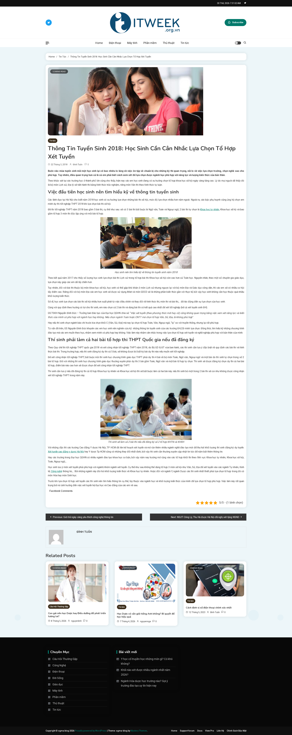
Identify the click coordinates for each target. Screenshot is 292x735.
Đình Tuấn (77, 164)
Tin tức (185, 42)
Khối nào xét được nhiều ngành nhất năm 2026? (145, 672)
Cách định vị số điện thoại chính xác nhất (209, 607)
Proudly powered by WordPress (91, 731)
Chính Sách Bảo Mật (236, 731)
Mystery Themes (139, 731)
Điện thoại (115, 42)
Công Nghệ (59, 665)
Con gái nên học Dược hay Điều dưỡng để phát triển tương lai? (77, 615)
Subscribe (237, 22)
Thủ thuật (168, 42)
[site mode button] (238, 42)
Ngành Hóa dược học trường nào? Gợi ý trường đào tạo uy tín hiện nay (144, 683)
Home (99, 42)
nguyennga (145, 621)
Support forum (187, 731)
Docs (199, 731)
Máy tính (132, 42)
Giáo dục (57, 684)
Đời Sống (57, 678)
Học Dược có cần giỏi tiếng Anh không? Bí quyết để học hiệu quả (146, 615)
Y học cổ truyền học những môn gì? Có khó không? (146, 661)
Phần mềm (150, 42)
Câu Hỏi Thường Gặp (59, 606)
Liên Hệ (220, 731)
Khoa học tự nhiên (209, 209)
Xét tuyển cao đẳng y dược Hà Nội (66, 451)
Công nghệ (56, 471)
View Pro (209, 731)
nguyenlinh (76, 621)
